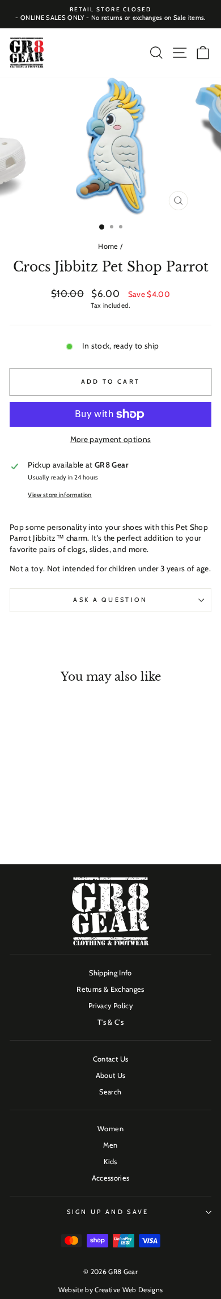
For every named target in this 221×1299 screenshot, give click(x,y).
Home (108, 246)
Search (110, 1092)
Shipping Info (110, 973)
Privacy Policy (110, 1005)
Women (110, 1128)
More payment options (110, 439)
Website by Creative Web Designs (110, 1289)
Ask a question (110, 600)
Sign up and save (108, 1212)
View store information (60, 495)
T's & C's (110, 1022)
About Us (111, 1075)
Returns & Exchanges (110, 989)
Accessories (111, 1178)
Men (110, 1145)
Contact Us (110, 1059)
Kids (110, 1161)
